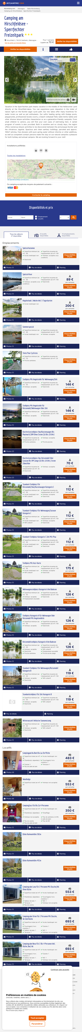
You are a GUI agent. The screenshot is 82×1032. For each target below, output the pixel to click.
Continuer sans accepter (60, 970)
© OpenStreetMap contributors (18, 179)
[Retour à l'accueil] (13, 3)
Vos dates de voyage (16, 214)
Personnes (64, 214)
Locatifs (40, 219)
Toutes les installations (16, 156)
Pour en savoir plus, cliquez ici (15, 1010)
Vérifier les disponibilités (67, 41)
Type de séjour (41, 214)
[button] (41, 166)
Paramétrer (37, 1024)
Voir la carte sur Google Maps (15, 43)
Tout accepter (37, 1018)
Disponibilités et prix (69, 256)
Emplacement (43, 217)
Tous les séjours (16, 235)
